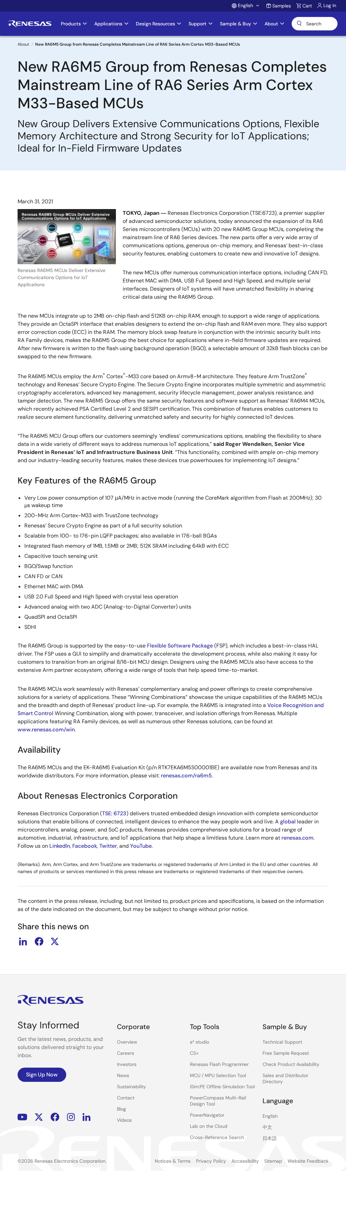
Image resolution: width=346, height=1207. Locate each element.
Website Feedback (308, 1161)
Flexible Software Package (180, 645)
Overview (127, 1042)
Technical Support (282, 1042)
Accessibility (245, 1161)
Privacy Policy (211, 1161)
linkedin (23, 941)
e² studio (199, 1042)
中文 (267, 1127)
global (288, 821)
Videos (124, 1120)
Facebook (84, 845)
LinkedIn (59, 845)
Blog (121, 1109)
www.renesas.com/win (46, 729)
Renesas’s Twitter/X (39, 1116)
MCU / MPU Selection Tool (218, 1075)
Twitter (108, 845)
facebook (38, 941)
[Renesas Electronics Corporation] (29, 24)
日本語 (270, 1138)
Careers (125, 1053)
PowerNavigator (207, 1115)
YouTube (141, 845)
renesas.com (297, 837)
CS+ (194, 1053)
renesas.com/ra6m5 (186, 775)
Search (315, 24)
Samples (281, 5)
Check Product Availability (291, 1064)
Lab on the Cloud (208, 1126)
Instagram (71, 1116)
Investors (127, 1064)
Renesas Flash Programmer (219, 1064)
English (270, 1116)
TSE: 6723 (114, 813)
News (123, 1075)
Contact (125, 1098)
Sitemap (273, 1161)
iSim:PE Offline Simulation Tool (222, 1087)
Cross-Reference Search (217, 1137)
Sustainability (131, 1087)
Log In (329, 5)
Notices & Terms (173, 1161)
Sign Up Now (42, 1074)
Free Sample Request (286, 1053)
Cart (307, 5)
